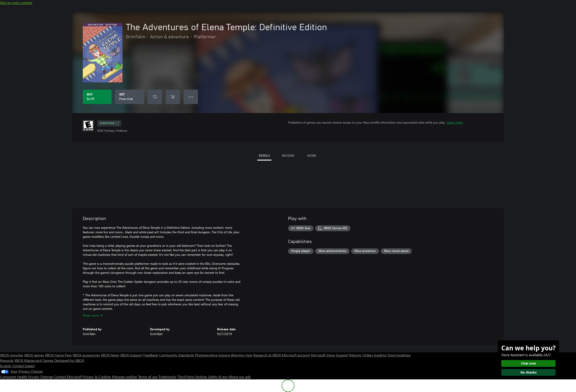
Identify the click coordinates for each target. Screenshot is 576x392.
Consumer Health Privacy (19, 376)
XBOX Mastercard (28, 360)
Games (48, 360)
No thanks (528, 372)
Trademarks (167, 376)
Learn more (455, 122)
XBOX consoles (11, 355)
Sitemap (46, 376)
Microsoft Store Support (329, 355)
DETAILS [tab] (264, 155)
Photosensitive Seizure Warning (219, 355)
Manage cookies (124, 376)
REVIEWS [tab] (288, 155)
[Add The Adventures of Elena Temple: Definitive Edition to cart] (173, 97)
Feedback (150, 355)
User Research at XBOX (263, 355)
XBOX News (110, 355)
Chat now (528, 363)
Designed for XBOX (69, 360)
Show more (90, 315)
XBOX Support (131, 355)
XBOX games (34, 355)
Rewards (7, 360)
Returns (355, 355)
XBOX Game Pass (58, 355)
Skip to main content (16, 2)
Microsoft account (296, 355)
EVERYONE (107, 123)
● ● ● (191, 96)
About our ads (240, 376)
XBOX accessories (86, 355)
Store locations (399, 355)
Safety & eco (218, 376)
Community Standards (176, 355)
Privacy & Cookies (97, 376)
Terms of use (148, 376)
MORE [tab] (311, 155)
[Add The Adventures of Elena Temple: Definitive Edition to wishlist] (155, 97)
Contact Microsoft (68, 376)
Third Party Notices (192, 376)
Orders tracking (374, 355)
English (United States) (17, 365)
